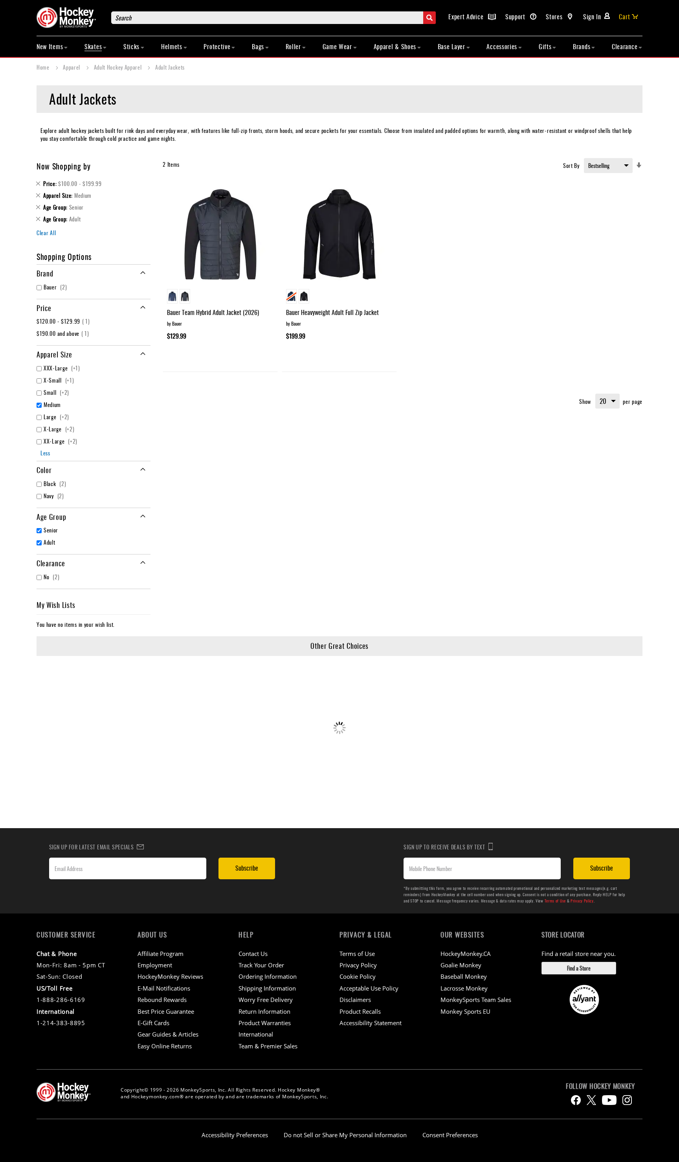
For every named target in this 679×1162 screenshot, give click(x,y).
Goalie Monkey (460, 965)
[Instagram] (627, 1100)
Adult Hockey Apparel (118, 67)
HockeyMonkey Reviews (170, 976)
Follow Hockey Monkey (600, 1086)
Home (44, 67)
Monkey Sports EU (465, 1011)
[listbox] (220, 297)
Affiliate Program (161, 954)
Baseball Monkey (463, 976)
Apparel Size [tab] (54, 354)
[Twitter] (591, 1100)
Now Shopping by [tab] (64, 166)
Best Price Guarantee (166, 1011)
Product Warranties (265, 1023)
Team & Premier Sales (268, 1046)
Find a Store (579, 968)
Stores (555, 16)
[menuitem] (52, 46)
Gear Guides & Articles (168, 1034)
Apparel (72, 67)
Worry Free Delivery (266, 1000)
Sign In (592, 16)
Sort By (571, 165)
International (256, 1034)
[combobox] (273, 17)
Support (516, 16)
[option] (172, 296)
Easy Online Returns (165, 1046)
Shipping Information (267, 988)
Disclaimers (355, 1000)
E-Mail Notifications (164, 988)
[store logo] (70, 17)
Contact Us (253, 954)
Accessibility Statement (371, 1023)
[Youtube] (609, 1100)
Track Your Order (261, 965)
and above (64, 333)
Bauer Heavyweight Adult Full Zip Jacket (332, 312)
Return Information (264, 1011)
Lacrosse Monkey (464, 988)
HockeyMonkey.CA (465, 954)
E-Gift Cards (153, 1023)
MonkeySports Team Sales (475, 1000)
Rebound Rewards (162, 1000)
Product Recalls (360, 1011)
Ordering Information (268, 976)
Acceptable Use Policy (369, 988)
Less (45, 453)
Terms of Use (555, 901)
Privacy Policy (582, 901)
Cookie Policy (358, 976)
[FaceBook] (576, 1100)
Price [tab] (44, 308)
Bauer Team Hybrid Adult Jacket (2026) (213, 312)
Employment (155, 965)
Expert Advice (466, 16)
